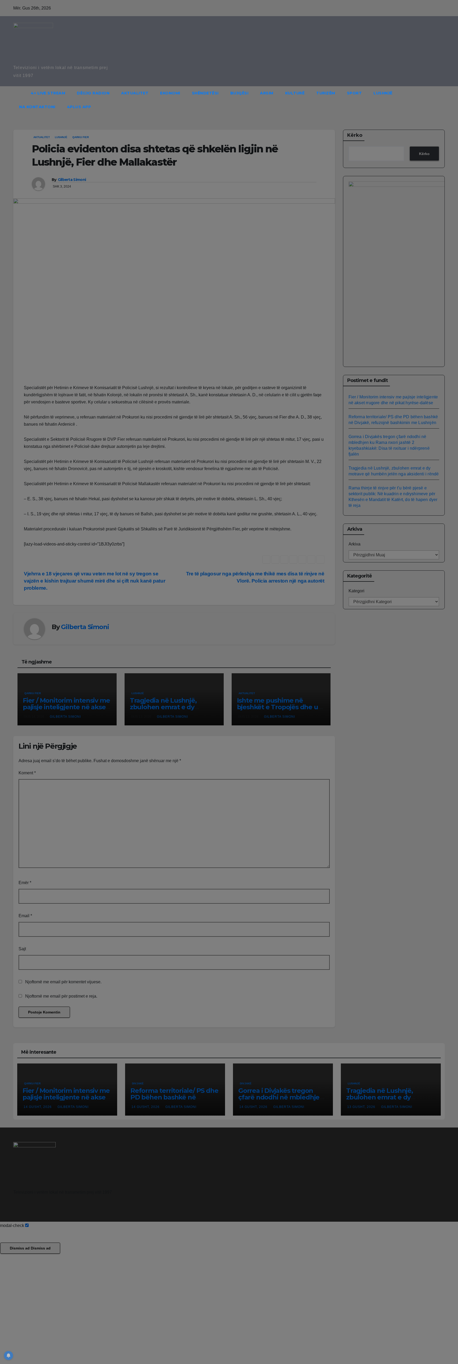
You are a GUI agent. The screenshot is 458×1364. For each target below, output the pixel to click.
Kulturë (295, 93)
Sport (354, 93)
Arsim (267, 93)
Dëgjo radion (93, 93)
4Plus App (79, 106)
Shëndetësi (205, 93)
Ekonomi (170, 93)
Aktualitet (134, 93)
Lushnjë (383, 93)
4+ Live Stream (48, 93)
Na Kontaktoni (37, 106)
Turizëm (325, 93)
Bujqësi (239, 93)
